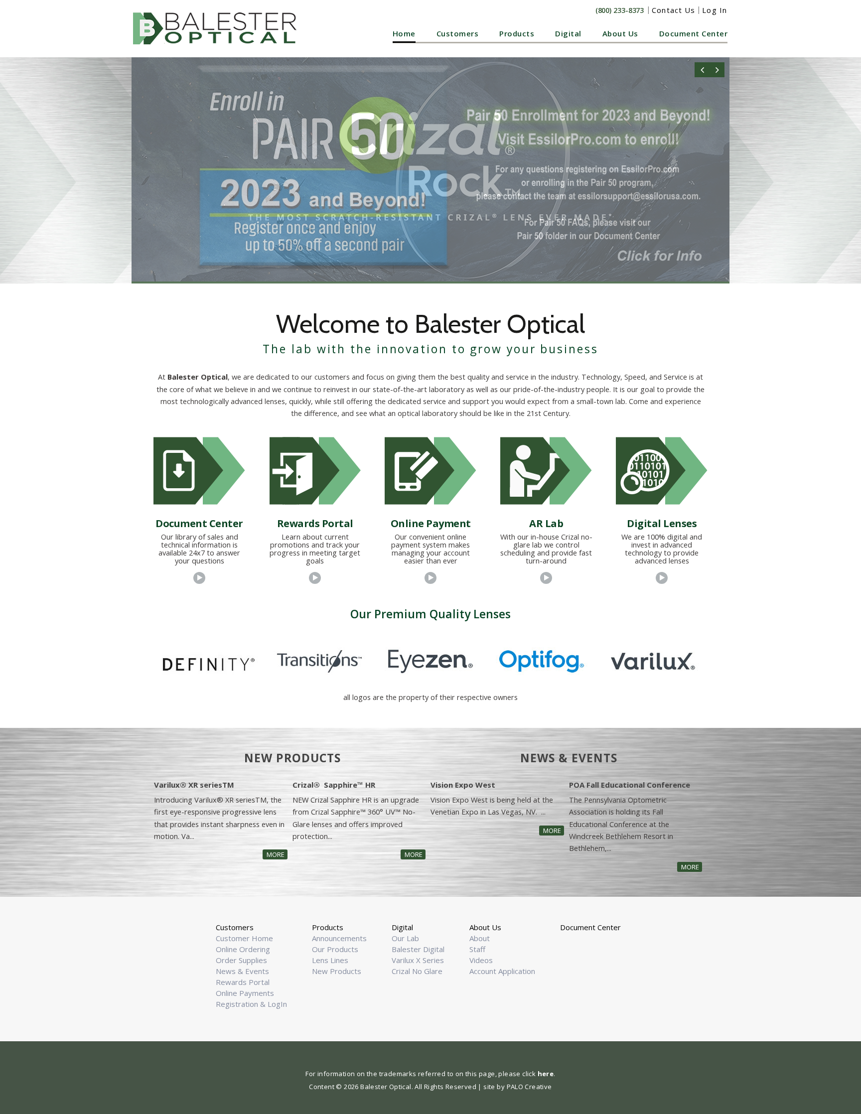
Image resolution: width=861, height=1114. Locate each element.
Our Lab (405, 938)
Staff (477, 949)
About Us (620, 33)
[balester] (217, 28)
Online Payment (431, 523)
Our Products (335, 949)
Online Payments (245, 993)
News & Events (242, 971)
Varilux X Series (418, 960)
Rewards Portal (315, 523)
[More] (199, 578)
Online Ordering (243, 949)
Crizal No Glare (417, 971)
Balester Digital (418, 949)
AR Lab (546, 523)
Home (404, 33)
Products (516, 33)
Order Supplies (241, 960)
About (479, 938)
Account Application (502, 971)
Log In (714, 10)
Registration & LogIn (251, 1004)
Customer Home (244, 938)
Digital (568, 33)
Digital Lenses (662, 523)
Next (717, 69)
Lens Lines (330, 960)
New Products (336, 971)
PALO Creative (529, 1086)
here (546, 1073)
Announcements (339, 938)
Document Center (693, 33)
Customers (457, 33)
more (276, 854)
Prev (702, 69)
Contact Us (673, 10)
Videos (481, 960)
